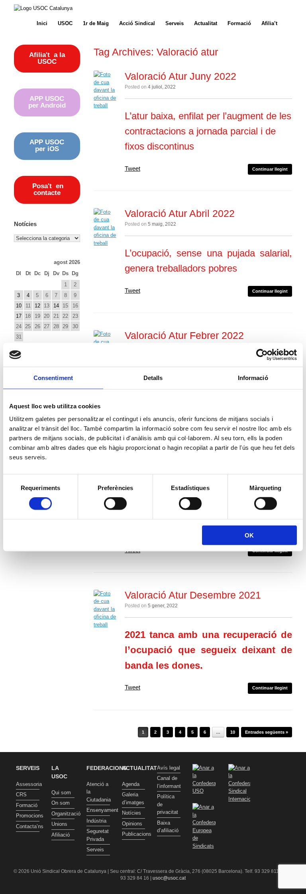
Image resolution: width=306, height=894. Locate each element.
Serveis (174, 23)
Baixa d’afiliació (167, 827)
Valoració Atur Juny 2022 (180, 76)
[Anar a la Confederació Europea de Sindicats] (204, 846)
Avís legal (168, 768)
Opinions (132, 824)
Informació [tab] (253, 377)
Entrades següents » (266, 732)
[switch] (115, 503)
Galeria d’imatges (133, 798)
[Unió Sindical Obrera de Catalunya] (43, 8)
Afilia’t (269, 23)
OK (249, 535)
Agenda (130, 784)
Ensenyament (98, 810)
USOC (65, 23)
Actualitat (205, 23)
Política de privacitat (167, 804)
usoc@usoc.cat (169, 878)
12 (37, 306)
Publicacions (133, 834)
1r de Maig (96, 23)
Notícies (131, 813)
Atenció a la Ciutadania (98, 792)
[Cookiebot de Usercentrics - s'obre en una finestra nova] (262, 355)
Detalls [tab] (153, 377)
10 (232, 732)
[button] (294, 23)
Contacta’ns (27, 826)
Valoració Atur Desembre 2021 (193, 595)
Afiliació (60, 835)
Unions (59, 824)
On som (60, 803)
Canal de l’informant (168, 782)
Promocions (27, 816)
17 (19, 316)
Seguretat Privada (97, 835)
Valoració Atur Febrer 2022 (184, 335)
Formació (239, 23)
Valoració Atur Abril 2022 (180, 213)
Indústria (96, 821)
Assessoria (27, 784)
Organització (63, 814)
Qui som (61, 793)
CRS (21, 795)
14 (56, 306)
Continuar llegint (270, 169)
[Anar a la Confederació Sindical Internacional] (239, 783)
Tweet (132, 168)
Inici (42, 23)
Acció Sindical (137, 23)
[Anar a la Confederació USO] (204, 791)
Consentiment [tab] (53, 377)
